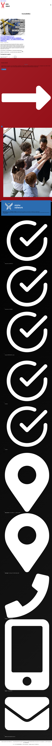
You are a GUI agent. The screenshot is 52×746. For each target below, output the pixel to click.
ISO (7, 35)
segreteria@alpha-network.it (11, 736)
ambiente (2, 35)
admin (2, 42)
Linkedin (6, 449)
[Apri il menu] (51, 5)
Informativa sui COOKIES (9, 309)
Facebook (6, 403)
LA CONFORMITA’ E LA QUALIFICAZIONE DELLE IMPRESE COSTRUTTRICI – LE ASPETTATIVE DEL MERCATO (12, 38)
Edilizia (5, 35)
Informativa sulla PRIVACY (9, 263)
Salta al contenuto (3, 0)
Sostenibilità (11, 35)
